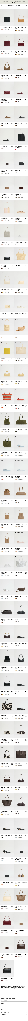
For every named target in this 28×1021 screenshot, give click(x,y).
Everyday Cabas (5, 429)
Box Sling (17, 170)
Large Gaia (4, 906)
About (2, 1009)
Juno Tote (17, 358)
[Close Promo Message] (26, 2)
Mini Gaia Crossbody (4, 100)
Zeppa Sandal (18, 242)
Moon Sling (18, 336)
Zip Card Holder (5, 882)
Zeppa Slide (18, 75)
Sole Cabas (4, 336)
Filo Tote (3, 51)
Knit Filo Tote (4, 242)
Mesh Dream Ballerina (18, 219)
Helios (17, 500)
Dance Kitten (18, 452)
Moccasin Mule (5, 123)
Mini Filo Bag (18, 381)
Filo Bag (17, 619)
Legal (2, 1016)
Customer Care (5, 1012)
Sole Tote (17, 265)
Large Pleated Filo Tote (18, 147)
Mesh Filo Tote (5, 218)
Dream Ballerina (19, 715)
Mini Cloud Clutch (4, 573)
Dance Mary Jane (19, 405)
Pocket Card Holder (4, 171)
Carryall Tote (18, 572)
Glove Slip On (18, 691)
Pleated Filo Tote (5, 27)
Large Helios (18, 429)
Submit (2, 1003)
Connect (3, 1014)
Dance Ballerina (19, 313)
